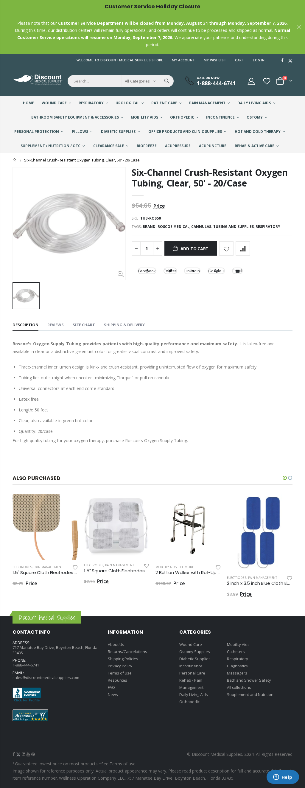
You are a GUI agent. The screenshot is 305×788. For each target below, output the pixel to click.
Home (15, 160)
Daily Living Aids (193, 694)
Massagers (237, 673)
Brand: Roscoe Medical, (167, 226)
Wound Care (190, 644)
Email (237, 270)
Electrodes (22, 567)
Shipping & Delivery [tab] (124, 324)
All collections (239, 687)
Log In (258, 60)
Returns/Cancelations (127, 651)
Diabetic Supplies (195, 658)
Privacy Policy (120, 666)
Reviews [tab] (55, 324)
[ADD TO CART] (68, 504)
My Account (183, 60)
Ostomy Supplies (194, 651)
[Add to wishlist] (226, 248)
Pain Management (48, 567)
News (113, 694)
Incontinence (191, 666)
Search (167, 81)
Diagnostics (237, 666)
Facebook (147, 270)
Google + (216, 270)
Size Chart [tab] (84, 324)
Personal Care (192, 673)
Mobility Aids (166, 567)
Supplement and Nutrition (250, 694)
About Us (116, 644)
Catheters (236, 651)
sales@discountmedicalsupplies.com (46, 677)
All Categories (137, 81)
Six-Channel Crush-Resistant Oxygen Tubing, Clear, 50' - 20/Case (210, 177)
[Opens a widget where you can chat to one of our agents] (282, 777)
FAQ (111, 687)
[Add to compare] (243, 248)
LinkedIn (192, 270)
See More (186, 567)
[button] (284, 477)
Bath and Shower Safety (249, 680)
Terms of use (120, 673)
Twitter (170, 270)
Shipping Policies (123, 658)
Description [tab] (25, 324)
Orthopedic (189, 701)
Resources (117, 680)
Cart (239, 60)
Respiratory (268, 226)
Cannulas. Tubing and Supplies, (223, 226)
